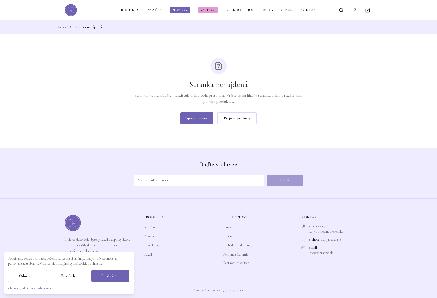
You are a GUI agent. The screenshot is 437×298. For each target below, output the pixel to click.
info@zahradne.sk (321, 252)
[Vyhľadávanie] (341, 10)
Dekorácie (151, 236)
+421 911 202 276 (330, 239)
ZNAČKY (154, 10)
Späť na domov (196, 118)
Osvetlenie (151, 245)
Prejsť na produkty (237, 118)
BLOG (268, 10)
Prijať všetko (110, 276)
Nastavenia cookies (236, 263)
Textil (148, 254)
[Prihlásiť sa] (354, 10)
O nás (227, 227)
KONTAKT (309, 10)
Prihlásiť (285, 180)
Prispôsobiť (69, 276)
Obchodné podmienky (237, 245)
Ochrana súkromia (235, 254)
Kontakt (228, 236)
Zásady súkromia (44, 288)
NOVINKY (180, 10)
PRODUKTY (129, 10)
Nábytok (149, 227)
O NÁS (286, 10)
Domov (62, 27)
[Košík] (367, 10)
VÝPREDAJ (208, 10)
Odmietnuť (27, 276)
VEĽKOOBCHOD (240, 10)
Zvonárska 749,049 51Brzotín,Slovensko (326, 229)
